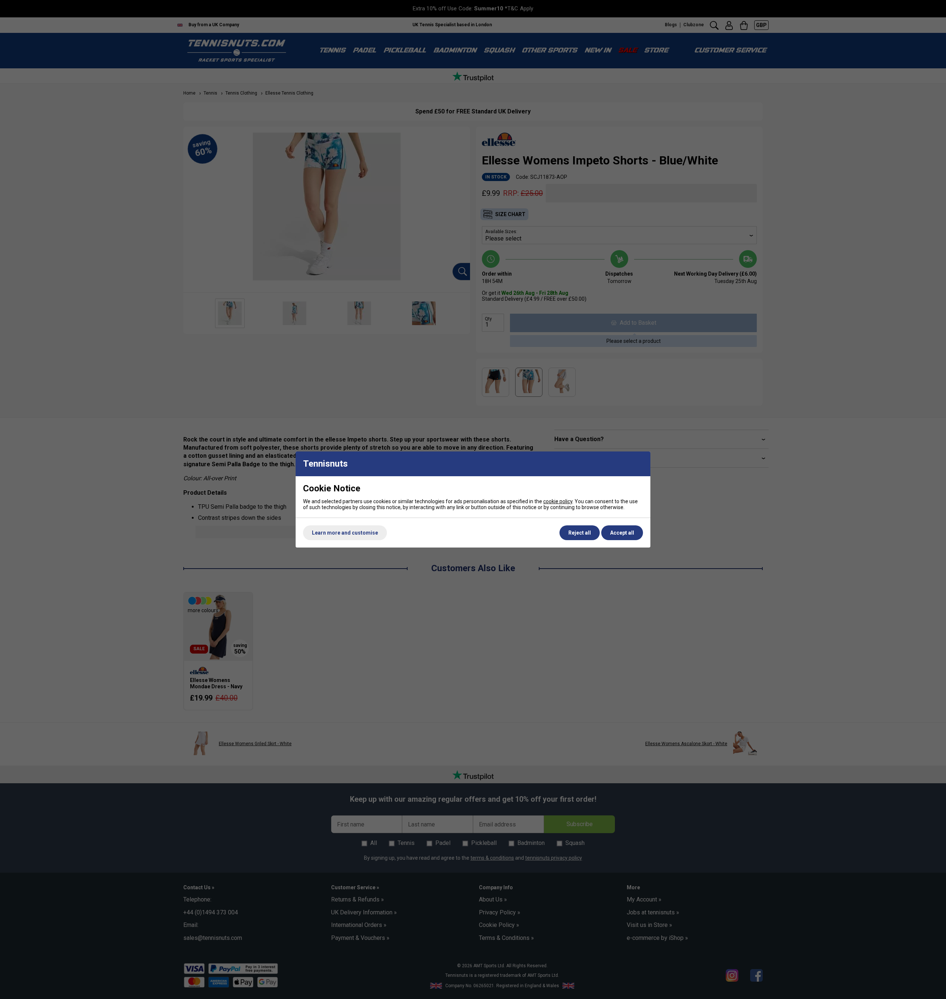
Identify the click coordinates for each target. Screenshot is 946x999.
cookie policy (557, 501)
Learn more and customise (345, 533)
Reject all (579, 533)
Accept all (622, 533)
